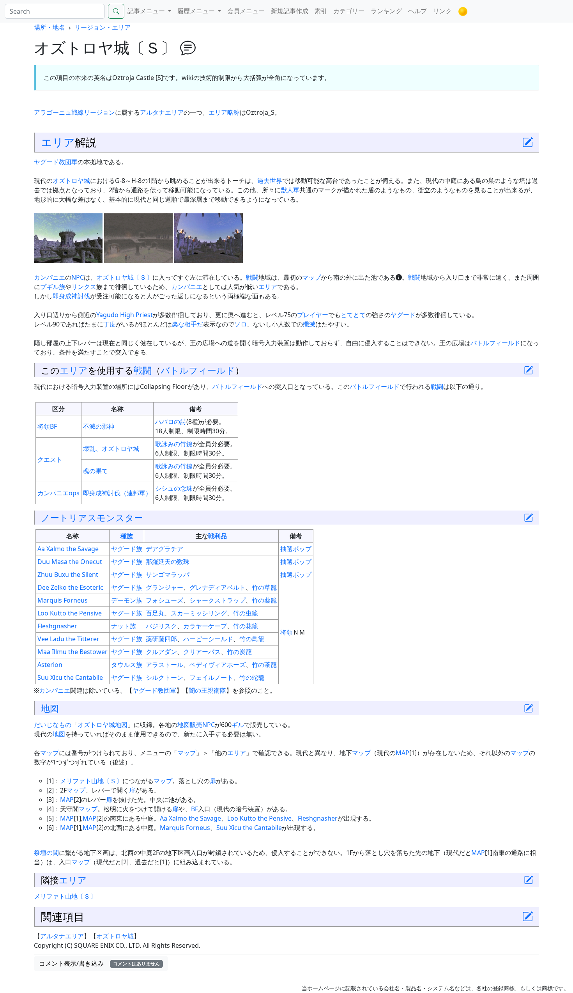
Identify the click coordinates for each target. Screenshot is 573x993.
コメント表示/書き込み (99, 963)
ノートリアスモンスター (92, 517)
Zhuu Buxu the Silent (67, 574)
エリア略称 (224, 112)
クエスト (49, 459)
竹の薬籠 (264, 600)
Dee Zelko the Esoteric (70, 587)
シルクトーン (164, 677)
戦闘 (252, 277)
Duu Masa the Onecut (69, 561)
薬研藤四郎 (161, 639)
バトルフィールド (495, 343)
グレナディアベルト (217, 587)
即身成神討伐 (71, 296)
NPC (77, 277)
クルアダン (161, 651)
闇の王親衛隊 (207, 690)
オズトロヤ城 (71, 180)
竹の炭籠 (239, 651)
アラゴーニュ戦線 (59, 112)
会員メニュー (246, 11)
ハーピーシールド (208, 639)
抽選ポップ (295, 548)
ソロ (240, 324)
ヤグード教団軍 (56, 162)
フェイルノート (211, 677)
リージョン (99, 112)
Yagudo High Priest (124, 314)
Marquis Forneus (62, 600)
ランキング (386, 11)
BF (53, 426)
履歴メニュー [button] (196, 11)
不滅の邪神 (98, 426)
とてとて (353, 314)
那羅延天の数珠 (167, 561)
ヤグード (403, 314)
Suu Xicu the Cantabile (70, 677)
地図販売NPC (196, 724)
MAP (402, 752)
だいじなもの (52, 724)
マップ (311, 277)
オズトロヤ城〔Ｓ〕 (124, 277)
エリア (58, 142)
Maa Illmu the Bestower (72, 651)
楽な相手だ (187, 324)
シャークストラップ (217, 600)
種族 (126, 536)
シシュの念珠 (174, 488)
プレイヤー (312, 314)
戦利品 (217, 536)
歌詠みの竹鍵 (174, 444)
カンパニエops (58, 493)
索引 (321, 11)
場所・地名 (49, 27)
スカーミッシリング (199, 613)
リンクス (83, 286)
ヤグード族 (126, 548)
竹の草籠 (264, 587)
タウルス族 (126, 664)
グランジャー (164, 587)
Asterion (49, 664)
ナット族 (123, 626)
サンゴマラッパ (167, 574)
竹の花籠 (245, 626)
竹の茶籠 (264, 664)
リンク (442, 11)
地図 (50, 708)
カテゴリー (348, 11)
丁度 (109, 324)
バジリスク (161, 626)
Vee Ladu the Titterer (68, 639)
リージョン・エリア (102, 27)
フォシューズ (164, 600)
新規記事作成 (289, 11)
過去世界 (269, 180)
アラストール (164, 664)
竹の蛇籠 (251, 677)
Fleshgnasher (57, 626)
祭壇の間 (46, 852)
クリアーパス (202, 651)
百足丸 (155, 613)
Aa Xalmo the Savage (68, 548)
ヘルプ (417, 11)
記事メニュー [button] (146, 11)
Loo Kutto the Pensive (69, 613)
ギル (238, 724)
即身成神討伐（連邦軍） (117, 493)
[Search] (116, 11)
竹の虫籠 (245, 613)
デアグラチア (164, 548)
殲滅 (309, 324)
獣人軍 (290, 190)
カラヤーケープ (205, 626)
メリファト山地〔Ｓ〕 (91, 781)
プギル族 (52, 286)
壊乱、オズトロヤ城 (111, 448)
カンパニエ (49, 277)
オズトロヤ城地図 (102, 724)
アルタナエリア (162, 112)
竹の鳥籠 (251, 639)
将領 (43, 426)
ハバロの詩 (170, 421)
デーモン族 (126, 600)
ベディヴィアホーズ (217, 664)
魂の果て (95, 470)
